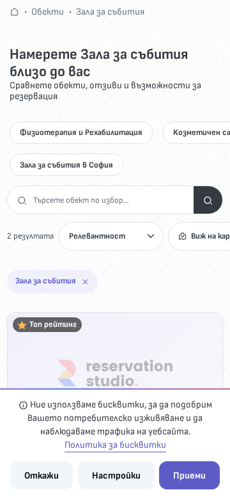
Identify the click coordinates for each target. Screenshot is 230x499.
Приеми (189, 476)
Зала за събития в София (66, 165)
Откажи (41, 476)
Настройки (116, 476)
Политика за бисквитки (115, 445)
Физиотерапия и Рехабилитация (81, 132)
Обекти (47, 12)
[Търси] (208, 200)
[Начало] (14, 12)
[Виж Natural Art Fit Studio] (115, 373)
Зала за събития (110, 12)
